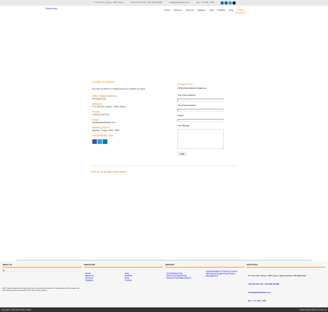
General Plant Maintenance (179, 278)
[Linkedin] (222, 3)
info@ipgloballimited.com (259, 292)
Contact (240, 10)
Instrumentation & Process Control (221, 271)
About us (178, 10)
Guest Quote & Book (308, 310)
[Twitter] (230, 3)
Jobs (211, 10)
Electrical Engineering (177, 276)
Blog (231, 10)
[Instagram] (234, 3)
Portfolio (221, 10)
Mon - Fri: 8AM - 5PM (257, 301)
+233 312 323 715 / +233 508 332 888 (263, 284)
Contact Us (322, 310)
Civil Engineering (174, 273)
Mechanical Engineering (217, 273)
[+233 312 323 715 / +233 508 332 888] (249, 279)
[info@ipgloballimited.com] (249, 288)
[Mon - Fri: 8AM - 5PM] (249, 296)
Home (167, 10)
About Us (89, 276)
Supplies (201, 10)
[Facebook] (226, 3)
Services (190, 10)
